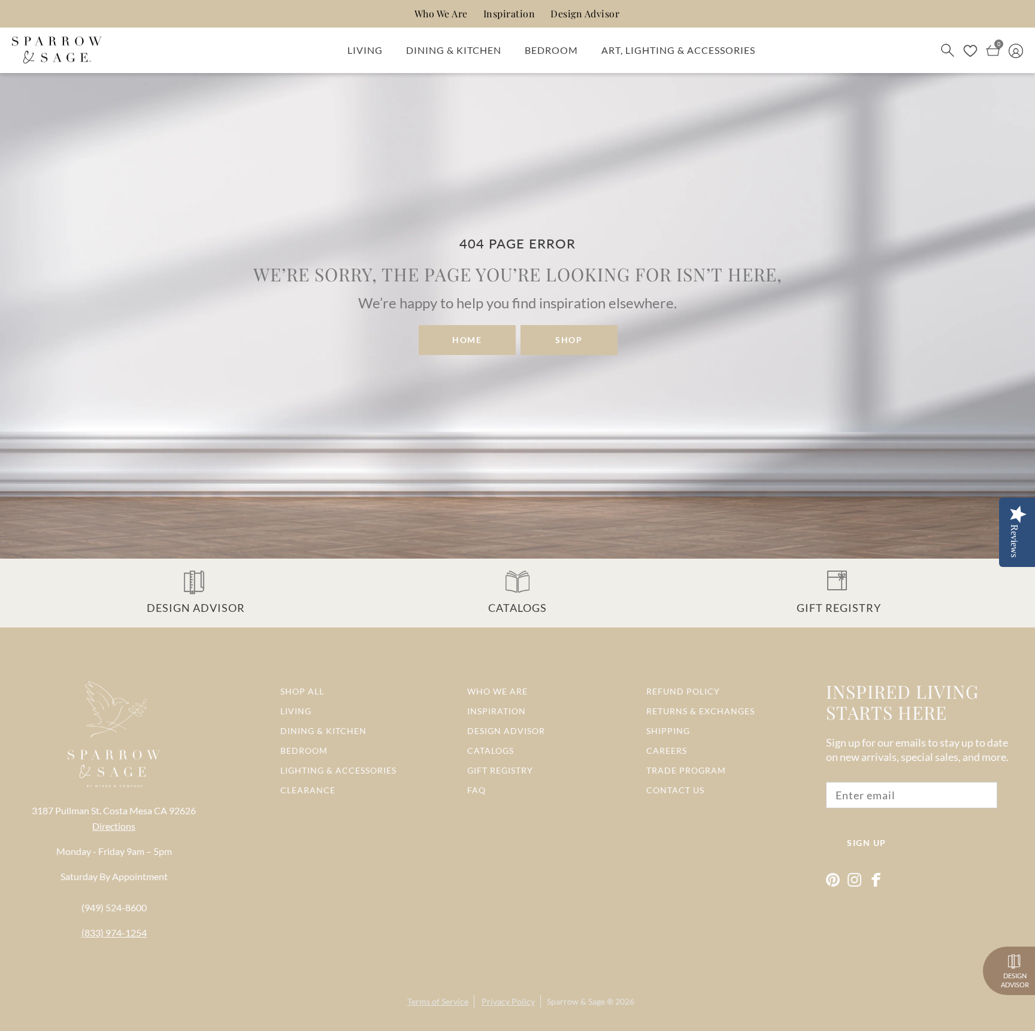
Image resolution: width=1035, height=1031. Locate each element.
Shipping (668, 731)
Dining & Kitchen (453, 50)
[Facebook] (876, 880)
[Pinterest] (833, 880)
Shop (568, 340)
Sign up (866, 843)
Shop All (302, 691)
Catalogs (490, 750)
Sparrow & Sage (576, 1001)
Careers (666, 750)
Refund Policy (683, 691)
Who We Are (441, 13)
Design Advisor (584, 13)
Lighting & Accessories (338, 770)
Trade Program (686, 770)
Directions (113, 826)
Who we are (497, 691)
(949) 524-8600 (114, 907)
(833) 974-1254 (114, 932)
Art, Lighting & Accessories (678, 50)
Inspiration (509, 13)
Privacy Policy (508, 1001)
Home (467, 340)
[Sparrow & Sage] (57, 50)
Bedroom (551, 50)
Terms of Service (437, 1001)
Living (365, 50)
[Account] (1016, 49)
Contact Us (675, 790)
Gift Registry (500, 770)
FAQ (476, 790)
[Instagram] (854, 880)
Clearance (307, 790)
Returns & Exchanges (700, 711)
